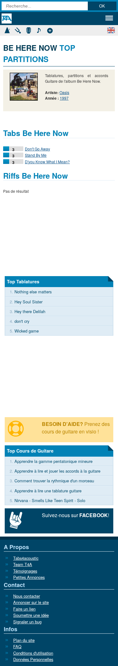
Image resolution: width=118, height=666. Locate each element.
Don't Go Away (37, 148)
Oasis (64, 92)
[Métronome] (7, 29)
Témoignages (25, 571)
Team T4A (22, 564)
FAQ (17, 646)
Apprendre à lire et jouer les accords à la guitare (57, 471)
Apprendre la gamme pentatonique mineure (53, 461)
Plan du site (24, 640)
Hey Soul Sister (28, 302)
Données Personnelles (33, 659)
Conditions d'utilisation (33, 653)
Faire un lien (24, 609)
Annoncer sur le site (31, 602)
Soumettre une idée (31, 615)
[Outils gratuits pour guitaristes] (49, 29)
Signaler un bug (27, 622)
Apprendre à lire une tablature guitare (47, 491)
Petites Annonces (29, 577)
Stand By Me (36, 155)
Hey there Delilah (29, 311)
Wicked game (26, 331)
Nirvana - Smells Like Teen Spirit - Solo (49, 500)
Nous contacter (26, 596)
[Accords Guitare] (28, 29)
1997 (64, 98)
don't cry (21, 321)
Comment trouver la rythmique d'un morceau (54, 481)
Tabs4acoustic (25, 558)
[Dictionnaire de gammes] (39, 29)
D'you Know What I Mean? (47, 161)
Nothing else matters (33, 292)
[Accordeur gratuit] (17, 29)
